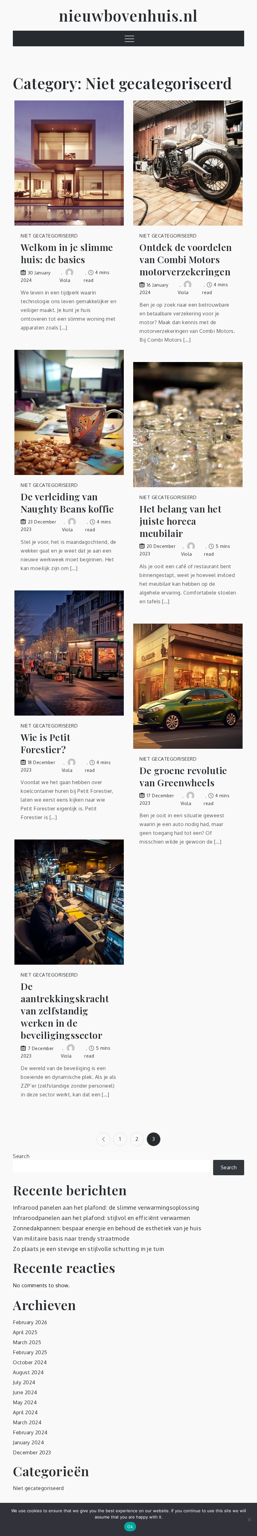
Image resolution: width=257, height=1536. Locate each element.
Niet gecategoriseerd (49, 236)
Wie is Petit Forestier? (45, 743)
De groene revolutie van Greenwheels (183, 776)
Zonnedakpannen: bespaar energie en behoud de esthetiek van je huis (107, 1228)
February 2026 (30, 1322)
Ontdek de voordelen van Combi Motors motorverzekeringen (185, 259)
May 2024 (25, 1402)
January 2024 (28, 1442)
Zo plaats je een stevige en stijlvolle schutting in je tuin (88, 1248)
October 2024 (30, 1362)
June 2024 (25, 1392)
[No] (249, 1519)
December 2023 (32, 1452)
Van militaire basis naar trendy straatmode (71, 1238)
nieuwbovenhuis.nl (128, 15)
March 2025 (27, 1342)
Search (21, 1156)
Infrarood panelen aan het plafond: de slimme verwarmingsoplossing (106, 1207)
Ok (130, 1526)
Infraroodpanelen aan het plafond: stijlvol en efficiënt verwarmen (101, 1217)
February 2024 (30, 1432)
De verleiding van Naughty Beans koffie (67, 503)
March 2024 (27, 1422)
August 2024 (28, 1372)
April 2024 (25, 1412)
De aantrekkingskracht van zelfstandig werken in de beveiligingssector (65, 1010)
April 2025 (25, 1332)
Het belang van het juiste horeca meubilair (180, 521)
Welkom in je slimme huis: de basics (67, 253)
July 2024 (24, 1382)
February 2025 (30, 1352)
